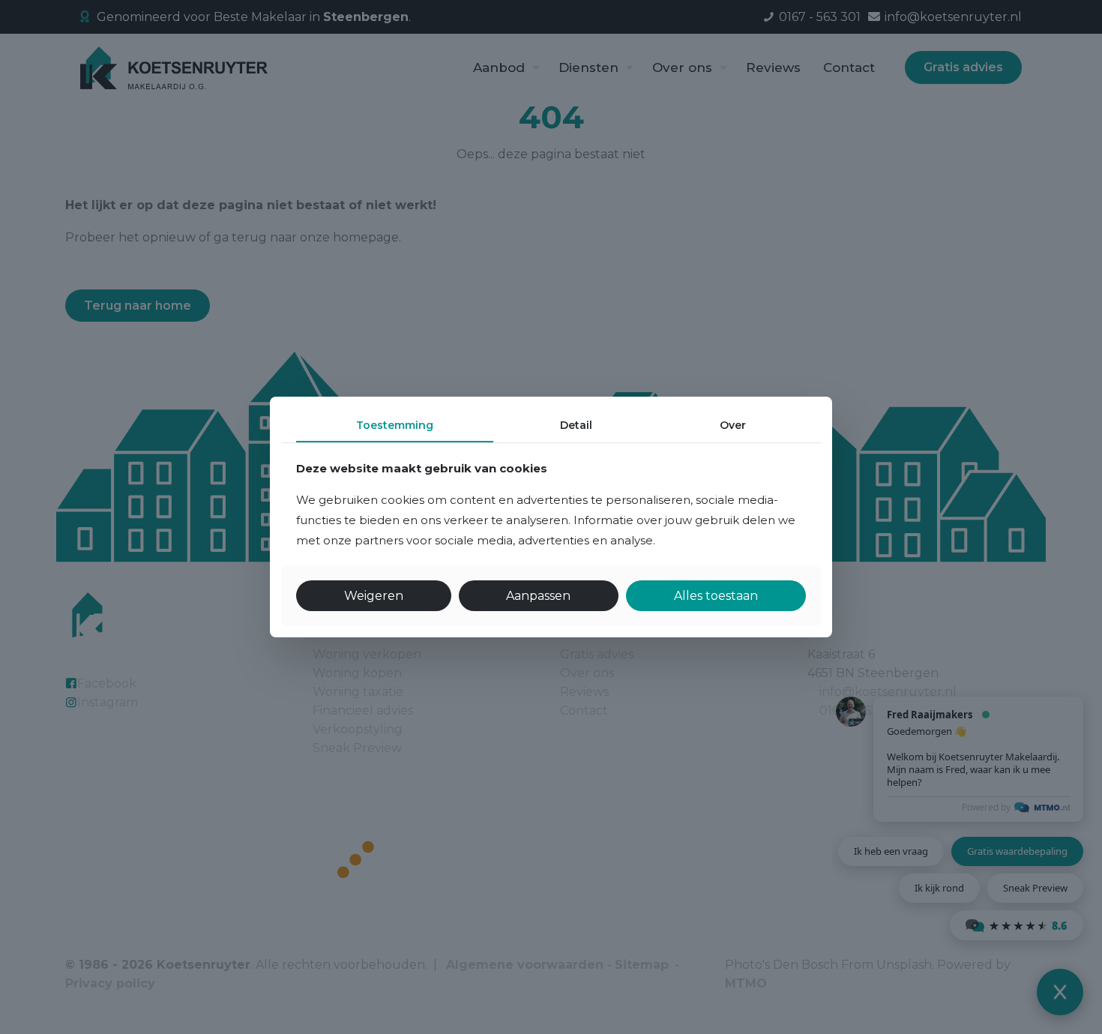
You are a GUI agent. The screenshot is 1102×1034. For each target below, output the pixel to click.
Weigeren (373, 596)
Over (733, 425)
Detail (576, 425)
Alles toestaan (716, 596)
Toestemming (394, 425)
